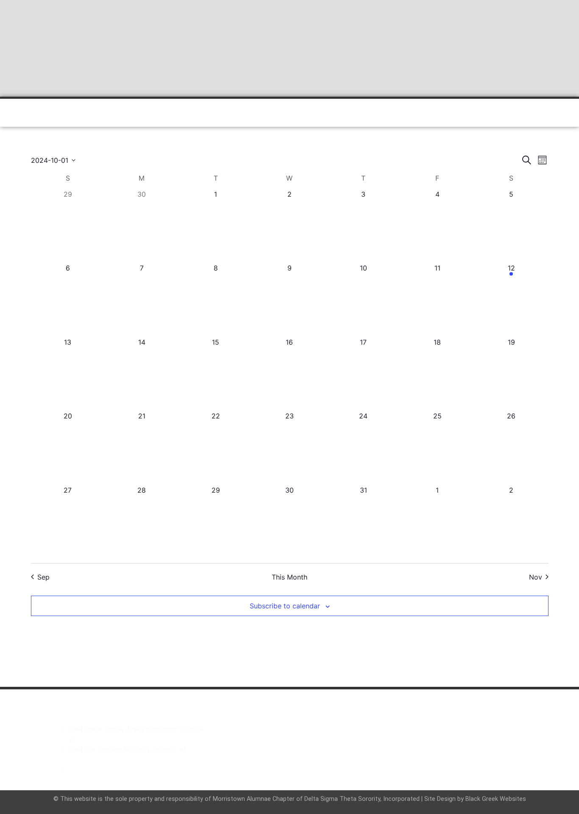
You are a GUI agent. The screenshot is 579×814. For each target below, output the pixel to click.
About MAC (114, 113)
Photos (370, 113)
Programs (207, 113)
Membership (257, 113)
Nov (535, 577)
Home (71, 113)
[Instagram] (305, 738)
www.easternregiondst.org (111, 759)
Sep (43, 577)
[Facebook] (273, 738)
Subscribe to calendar (285, 606)
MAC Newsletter (318, 113)
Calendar (162, 113)
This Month (289, 577)
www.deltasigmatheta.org (119, 739)
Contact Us (414, 113)
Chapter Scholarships (103, 769)
